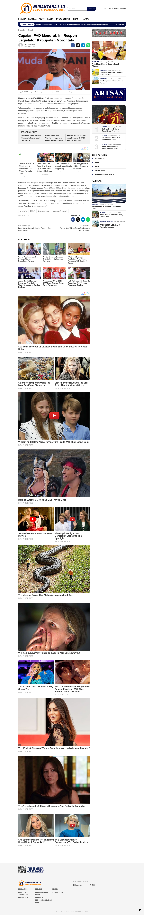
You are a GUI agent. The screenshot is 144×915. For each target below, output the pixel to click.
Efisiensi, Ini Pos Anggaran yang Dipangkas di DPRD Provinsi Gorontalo (76, 137)
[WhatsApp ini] (88, 45)
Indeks (55, 889)
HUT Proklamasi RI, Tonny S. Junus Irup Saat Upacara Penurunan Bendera (79, 283)
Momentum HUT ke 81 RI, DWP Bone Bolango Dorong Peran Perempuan (53, 283)
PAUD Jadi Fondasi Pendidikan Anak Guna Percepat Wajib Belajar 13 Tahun (77, 260)
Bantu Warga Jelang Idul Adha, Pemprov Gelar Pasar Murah (35, 228)
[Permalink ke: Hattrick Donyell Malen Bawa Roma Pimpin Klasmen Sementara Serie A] (109, 114)
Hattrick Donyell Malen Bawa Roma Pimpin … (110, 130)
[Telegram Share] (83, 45)
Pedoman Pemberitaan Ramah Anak (43, 900)
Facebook (78, 885)
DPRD (32, 211)
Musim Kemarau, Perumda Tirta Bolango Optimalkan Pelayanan (53, 259)
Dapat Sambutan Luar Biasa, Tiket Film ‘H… (110, 147)
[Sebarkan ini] (73, 45)
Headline (103, 221)
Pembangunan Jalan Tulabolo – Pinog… (112, 82)
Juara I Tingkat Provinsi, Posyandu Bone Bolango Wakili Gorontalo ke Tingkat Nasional (29, 284)
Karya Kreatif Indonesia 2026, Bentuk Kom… (111, 216)
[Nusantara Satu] (42, 8)
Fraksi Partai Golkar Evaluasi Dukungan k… (111, 73)
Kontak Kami (23, 898)
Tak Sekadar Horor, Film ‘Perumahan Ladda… (111, 138)
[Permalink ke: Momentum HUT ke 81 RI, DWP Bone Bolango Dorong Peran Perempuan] (54, 273)
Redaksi (38, 889)
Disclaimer (22, 889)
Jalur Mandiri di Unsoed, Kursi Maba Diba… (106, 207)
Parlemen (95, 62)
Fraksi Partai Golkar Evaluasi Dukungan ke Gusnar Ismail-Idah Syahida (31, 137)
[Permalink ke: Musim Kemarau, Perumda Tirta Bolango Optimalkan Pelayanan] (54, 249)
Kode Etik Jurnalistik (23, 893)
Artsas (104, 127)
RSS (93, 885)
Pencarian (91, 9)
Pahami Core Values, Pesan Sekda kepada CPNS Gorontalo (75, 228)
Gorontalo (100, 159)
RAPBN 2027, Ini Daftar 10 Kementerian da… (110, 226)
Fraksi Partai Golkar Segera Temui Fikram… (105, 65)
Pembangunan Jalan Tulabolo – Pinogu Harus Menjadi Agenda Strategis (54, 137)
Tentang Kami (57, 892)
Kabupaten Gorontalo (59, 211)
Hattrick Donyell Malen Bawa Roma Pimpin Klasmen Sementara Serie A (84, 24)
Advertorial (23, 211)
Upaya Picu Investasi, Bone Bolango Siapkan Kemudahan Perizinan (28, 259)
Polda (97, 166)
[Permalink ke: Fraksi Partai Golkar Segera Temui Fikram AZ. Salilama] (109, 50)
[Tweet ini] (78, 45)
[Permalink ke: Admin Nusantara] (20, 45)
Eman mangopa (43, 211)
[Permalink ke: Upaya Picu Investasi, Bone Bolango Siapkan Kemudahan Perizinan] (29, 249)
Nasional (95, 204)
